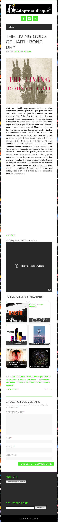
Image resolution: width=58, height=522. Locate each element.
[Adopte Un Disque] (29, 13)
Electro (22, 377)
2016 (15, 377)
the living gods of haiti (25, 382)
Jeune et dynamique (34, 377)
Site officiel (10, 235)
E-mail (10, 446)
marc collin (10, 382)
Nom (9, 438)
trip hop (38, 382)
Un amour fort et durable (16, 379)
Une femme (31, 379)
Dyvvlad (27, 51)
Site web (11, 455)
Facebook (23, 18)
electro (46, 379)
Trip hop (47, 377)
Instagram (29, 18)
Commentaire (15, 412)
